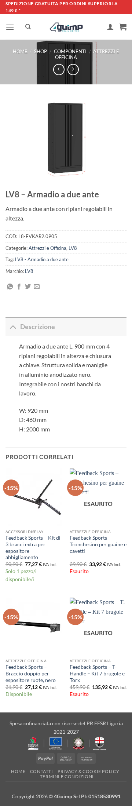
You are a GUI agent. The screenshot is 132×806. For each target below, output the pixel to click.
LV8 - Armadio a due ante (42, 259)
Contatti (41, 771)
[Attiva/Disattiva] (13, 327)
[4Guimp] (66, 27)
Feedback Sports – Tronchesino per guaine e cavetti (98, 544)
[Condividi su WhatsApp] (10, 287)
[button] (10, 27)
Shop (40, 51)
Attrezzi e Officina (47, 248)
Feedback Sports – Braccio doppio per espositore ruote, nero (31, 673)
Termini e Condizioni (67, 776)
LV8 (73, 248)
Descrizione (37, 327)
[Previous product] (73, 69)
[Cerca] (28, 27)
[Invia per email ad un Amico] (37, 287)
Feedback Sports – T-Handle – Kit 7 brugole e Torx (97, 673)
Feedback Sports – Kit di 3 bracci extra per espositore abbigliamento (33, 547)
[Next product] (59, 69)
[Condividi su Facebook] (19, 287)
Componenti (70, 51)
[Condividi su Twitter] (28, 287)
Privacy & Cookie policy (88, 771)
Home (20, 51)
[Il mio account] (110, 27)
